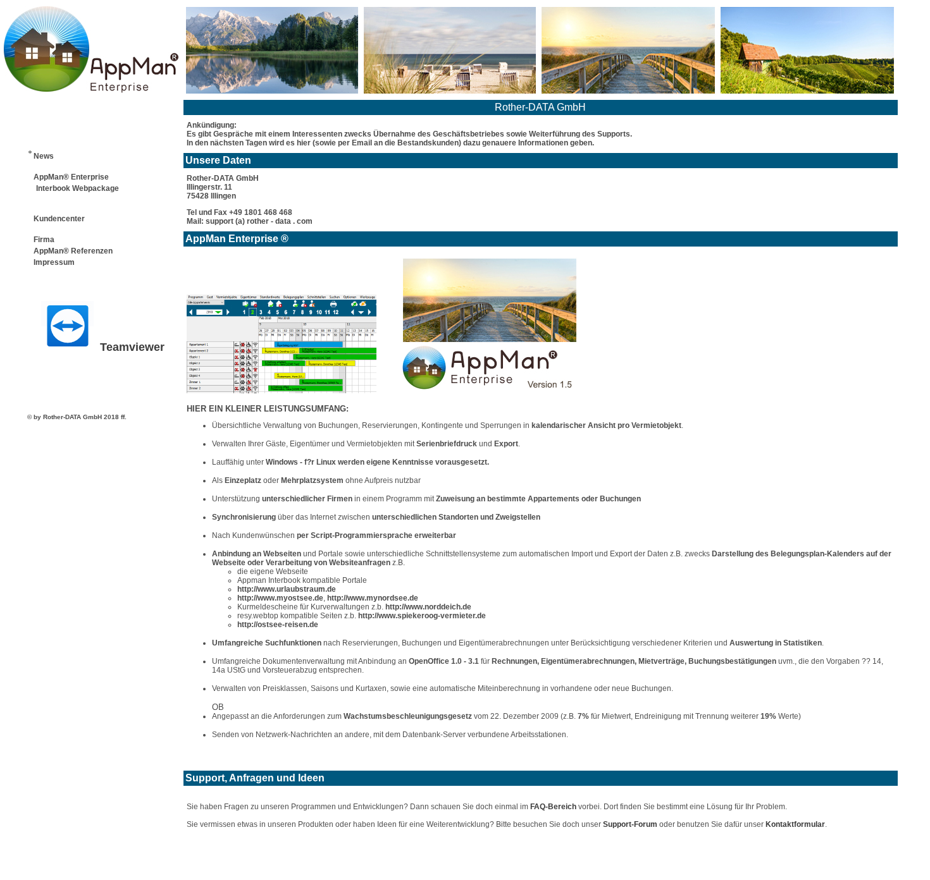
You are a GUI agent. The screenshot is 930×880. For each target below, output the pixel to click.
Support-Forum (630, 824)
